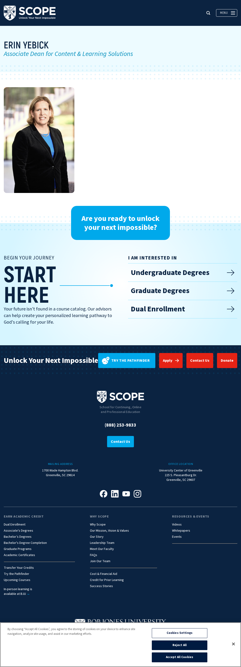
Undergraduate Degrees (170, 272)
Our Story (97, 537)
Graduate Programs (18, 549)
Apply (167, 360)
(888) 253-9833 (120, 425)
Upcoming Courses (17, 580)
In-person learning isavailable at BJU (18, 591)
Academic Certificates (19, 555)
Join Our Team (100, 561)
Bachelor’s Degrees (18, 537)
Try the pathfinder (130, 360)
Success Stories (101, 586)
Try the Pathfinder (16, 574)
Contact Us (199, 360)
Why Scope (99, 516)
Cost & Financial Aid (103, 574)
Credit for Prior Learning (107, 580)
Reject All (180, 645)
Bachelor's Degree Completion (25, 543)
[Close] (233, 644)
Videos (177, 524)
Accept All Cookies (179, 657)
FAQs (93, 555)
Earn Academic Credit (24, 516)
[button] (208, 13)
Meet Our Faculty (102, 549)
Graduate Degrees (160, 290)
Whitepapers (181, 531)
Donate (227, 360)
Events (177, 537)
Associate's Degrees (18, 531)
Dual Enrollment (158, 309)
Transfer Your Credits (19, 568)
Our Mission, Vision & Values (109, 531)
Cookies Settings (180, 633)
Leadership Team (102, 543)
